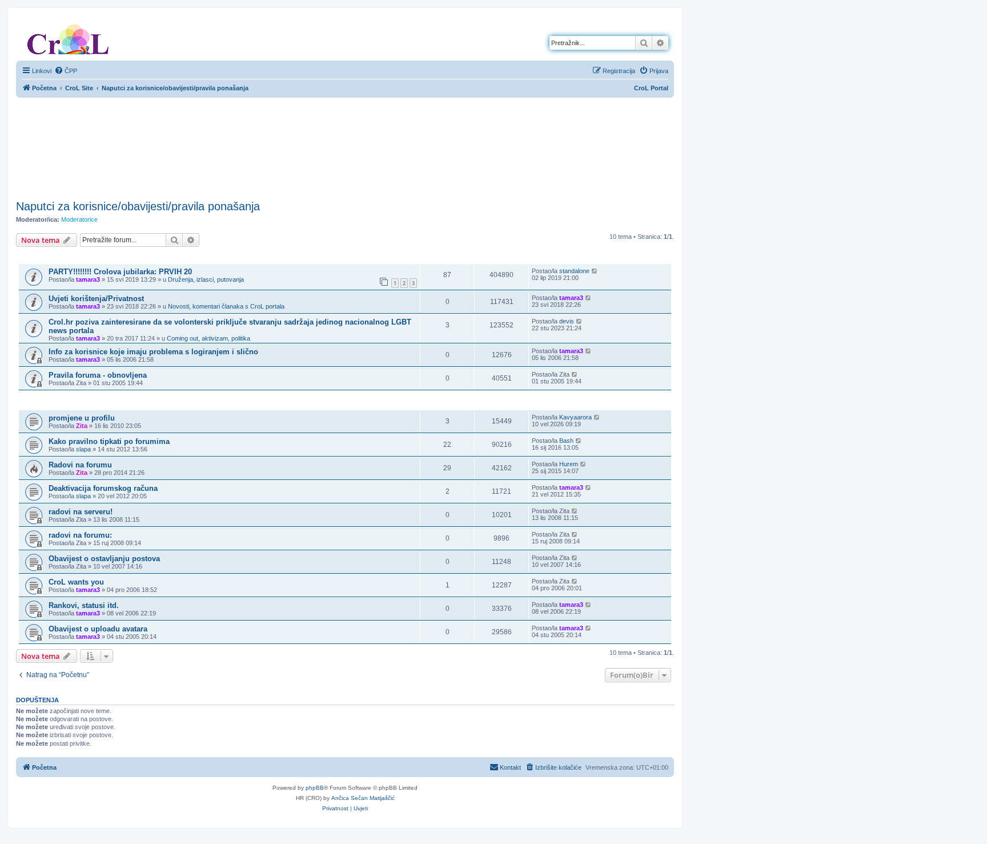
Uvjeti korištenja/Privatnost (96, 298)
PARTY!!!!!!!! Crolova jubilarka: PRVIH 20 (120, 271)
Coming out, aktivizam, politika (208, 338)
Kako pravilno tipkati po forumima (109, 441)
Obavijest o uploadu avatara (98, 629)
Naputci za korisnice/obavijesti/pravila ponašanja (138, 206)
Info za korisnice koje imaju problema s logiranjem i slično (153, 351)
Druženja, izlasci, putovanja (206, 279)
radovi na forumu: (80, 535)
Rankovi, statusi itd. (84, 605)
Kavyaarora (575, 417)
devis (566, 321)
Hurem (568, 464)
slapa (83, 449)
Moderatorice (79, 219)
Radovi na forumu (80, 465)
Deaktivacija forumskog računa (103, 488)
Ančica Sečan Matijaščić (363, 798)
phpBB (315, 788)
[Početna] (68, 37)
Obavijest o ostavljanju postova (104, 558)
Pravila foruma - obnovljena (98, 375)
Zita (81, 425)
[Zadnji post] (595, 270)
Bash (566, 440)
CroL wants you (76, 582)
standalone (574, 270)
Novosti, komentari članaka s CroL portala (226, 306)
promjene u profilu (82, 418)
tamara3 (88, 279)
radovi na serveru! (81, 511)
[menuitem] (65, 71)
